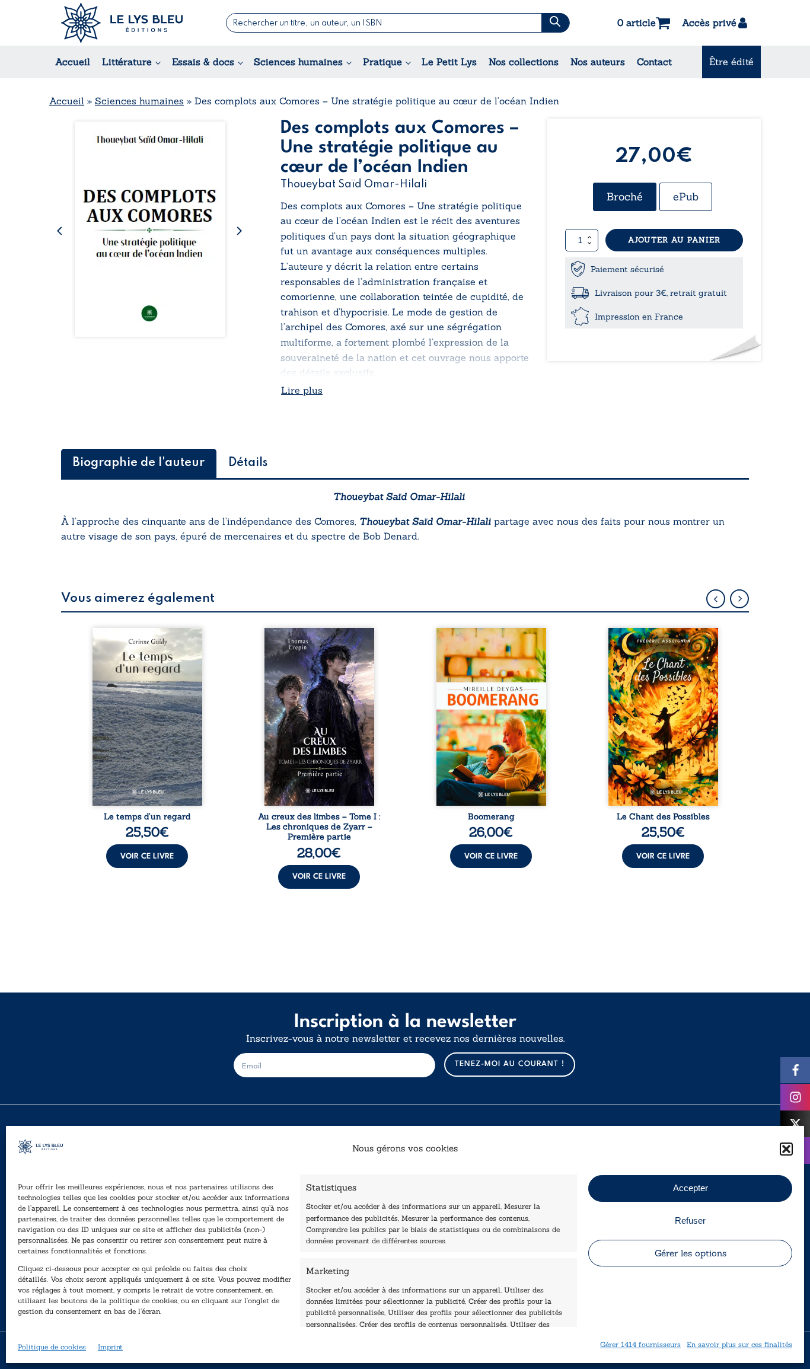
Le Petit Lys (449, 62)
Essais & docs (203, 62)
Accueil (72, 62)
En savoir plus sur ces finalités (739, 1344)
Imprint (110, 1346)
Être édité (731, 62)
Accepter (690, 1188)
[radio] (624, 197)
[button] (786, 1149)
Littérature (127, 62)
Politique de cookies (52, 1346)
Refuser (690, 1220)
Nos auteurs (597, 62)
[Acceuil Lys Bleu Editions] (122, 23)
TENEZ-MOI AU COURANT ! (510, 1064)
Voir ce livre (147, 856)
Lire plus (302, 390)
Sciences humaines (298, 62)
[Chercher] (555, 23)
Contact (654, 62)
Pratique (382, 62)
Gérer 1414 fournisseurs (640, 1344)
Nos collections (524, 62)
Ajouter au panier (674, 240)
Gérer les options (690, 1253)
